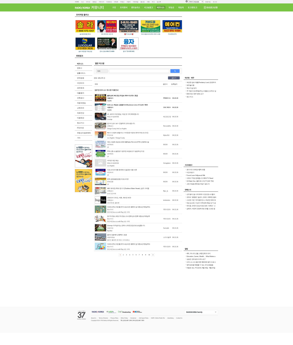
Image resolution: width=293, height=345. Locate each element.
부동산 (122, 2)
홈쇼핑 (142, 2)
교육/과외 (80, 108)
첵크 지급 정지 (192, 88)
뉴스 (82, 2)
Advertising (170, 318)
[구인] (114, 7)
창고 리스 (190, 97)
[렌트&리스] (136, 7)
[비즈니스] (160, 7)
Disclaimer (133, 318)
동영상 (94, 2)
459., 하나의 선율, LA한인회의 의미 (198, 253)
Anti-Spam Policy (143, 318)
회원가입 (208, 2)
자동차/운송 (81, 103)
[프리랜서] (123, 7)
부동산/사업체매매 (84, 133)
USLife (116, 2)
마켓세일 (135, 2)
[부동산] (171, 7)
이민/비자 (80, 83)
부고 (153, 2)
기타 (78, 138)
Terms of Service (103, 318)
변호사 (79, 68)
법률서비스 (81, 73)
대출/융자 (80, 93)
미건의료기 (190, 172)
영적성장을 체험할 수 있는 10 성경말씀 (200, 265)
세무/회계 (80, 88)
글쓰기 (174, 78)
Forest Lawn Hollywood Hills (196, 175)
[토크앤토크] (192, 7)
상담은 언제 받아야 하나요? (196, 259)
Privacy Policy (114, 318)
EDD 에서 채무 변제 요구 (195, 94)
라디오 (88, 2)
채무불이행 (190, 85)
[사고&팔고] (148, 7)
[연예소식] (201, 190)
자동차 (129, 2)
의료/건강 (80, 113)
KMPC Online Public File (158, 318)
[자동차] (181, 7)
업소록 (159, 2)
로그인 (215, 2)
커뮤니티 (101, 2)
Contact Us (179, 318)
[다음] (153, 254)
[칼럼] (201, 249)
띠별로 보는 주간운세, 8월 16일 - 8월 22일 (201, 268)
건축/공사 (80, 98)
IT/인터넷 (80, 128)
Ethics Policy (124, 318)
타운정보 (109, 2)
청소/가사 (80, 123)
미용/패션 (80, 118)
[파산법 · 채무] (201, 78)
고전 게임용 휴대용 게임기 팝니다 (198, 184)
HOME (77, 2)
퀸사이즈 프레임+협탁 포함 (196, 169)
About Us (93, 318)
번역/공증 (80, 78)
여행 (148, 2)
